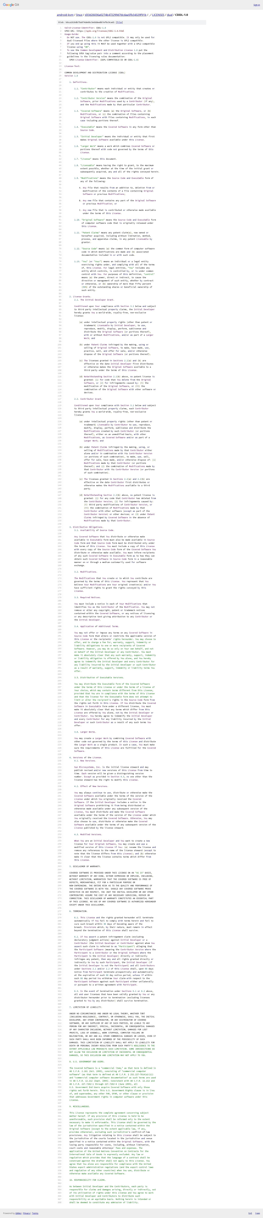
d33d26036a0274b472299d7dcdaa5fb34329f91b (115, 15)
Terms (35, 1213)
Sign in (257, 4)
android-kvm (65, 15)
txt (250, 1213)
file (119, 22)
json (257, 1213)
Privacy (26, 1213)
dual (170, 15)
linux (79, 15)
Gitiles (18, 1213)
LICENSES (158, 15)
